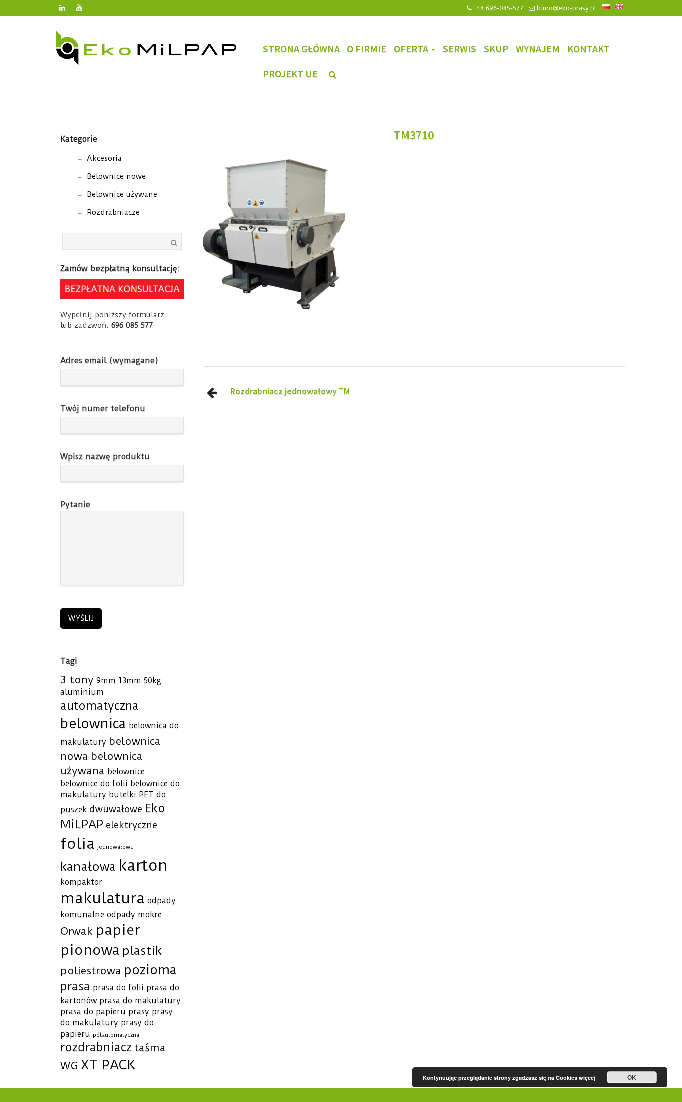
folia (77, 844)
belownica (93, 724)
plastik (142, 950)
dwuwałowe (115, 809)
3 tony (77, 679)
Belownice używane (122, 194)
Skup (496, 48)
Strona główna (301, 48)
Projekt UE (290, 73)
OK (631, 1077)
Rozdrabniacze (113, 212)
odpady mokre (134, 914)
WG (69, 1065)
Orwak (76, 931)
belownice (126, 771)
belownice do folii (94, 783)
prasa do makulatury (140, 1000)
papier (117, 930)
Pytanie (75, 504)
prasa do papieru (93, 1011)
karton (143, 865)
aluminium (82, 692)
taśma (150, 1047)
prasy (138, 1011)
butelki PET (131, 794)
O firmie (366, 48)
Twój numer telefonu (102, 408)
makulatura (102, 898)
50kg (152, 680)
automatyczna (99, 706)
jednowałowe (115, 846)
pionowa (90, 950)
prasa (75, 986)
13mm (129, 680)
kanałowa (88, 866)
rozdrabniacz (96, 1047)
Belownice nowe (116, 176)
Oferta (411, 48)
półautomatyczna (116, 1034)
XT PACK (108, 1064)
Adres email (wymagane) (109, 360)
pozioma (150, 969)
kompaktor (81, 882)
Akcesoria (104, 158)
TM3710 (414, 135)
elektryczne (131, 825)
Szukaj (174, 242)
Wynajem (538, 48)
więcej (587, 1077)
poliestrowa (90, 970)
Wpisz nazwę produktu (105, 456)
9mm (106, 680)
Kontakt (588, 48)
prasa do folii (118, 987)
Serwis (459, 48)
